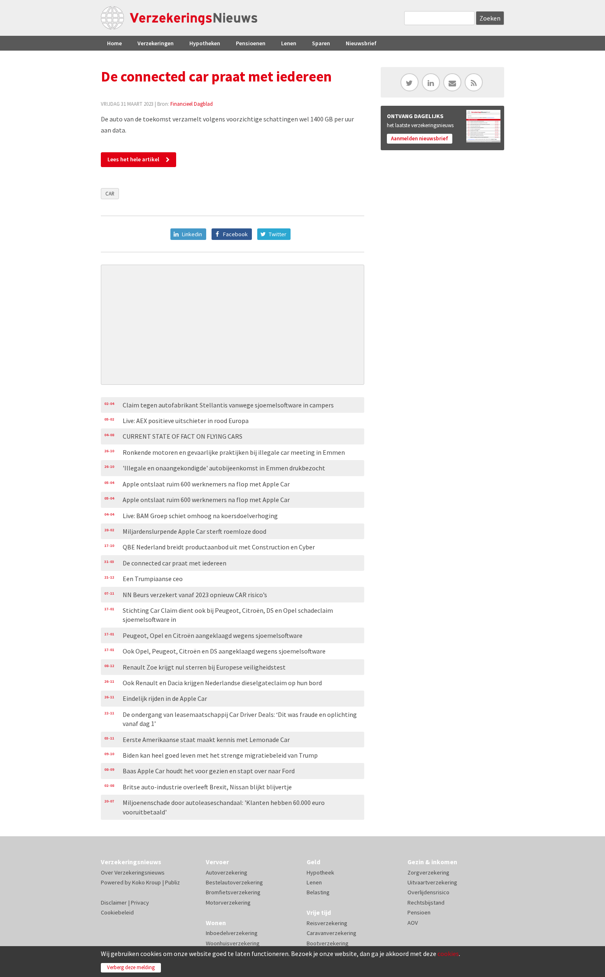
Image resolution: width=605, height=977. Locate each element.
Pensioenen (250, 43)
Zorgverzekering (428, 872)
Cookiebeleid (117, 912)
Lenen (288, 43)
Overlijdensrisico (428, 892)
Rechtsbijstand (425, 902)
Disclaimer (114, 902)
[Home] (179, 18)
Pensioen (418, 912)
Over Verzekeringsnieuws (133, 872)
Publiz (172, 882)
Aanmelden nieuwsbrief (419, 138)
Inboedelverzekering (232, 933)
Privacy (140, 902)
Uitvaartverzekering (432, 882)
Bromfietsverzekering (233, 892)
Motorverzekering (228, 902)
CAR (109, 193)
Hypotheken (204, 43)
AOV (412, 922)
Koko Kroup (146, 882)
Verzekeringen (155, 43)
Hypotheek (320, 872)
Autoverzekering (226, 872)
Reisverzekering (327, 923)
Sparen (321, 43)
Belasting (318, 892)
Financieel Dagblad (191, 103)
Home (114, 43)
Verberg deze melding (131, 967)
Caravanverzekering (331, 933)
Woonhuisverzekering (233, 943)
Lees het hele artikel (133, 159)
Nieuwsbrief (361, 43)
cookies (448, 953)
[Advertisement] (232, 324)
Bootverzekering (328, 943)
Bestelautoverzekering (234, 882)
